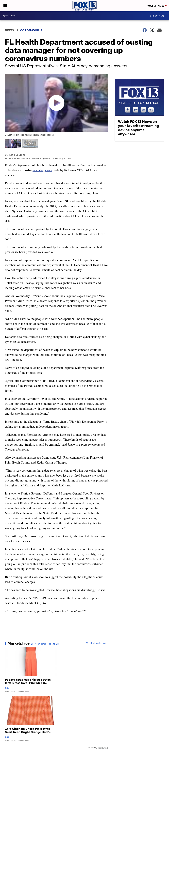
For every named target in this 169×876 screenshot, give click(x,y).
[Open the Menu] (5, 5)
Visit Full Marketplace (97, 643)
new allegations (42, 170)
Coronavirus (31, 30)
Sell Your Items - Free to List (45, 644)
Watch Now (156, 5)
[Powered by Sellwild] (103, 748)
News (9, 30)
